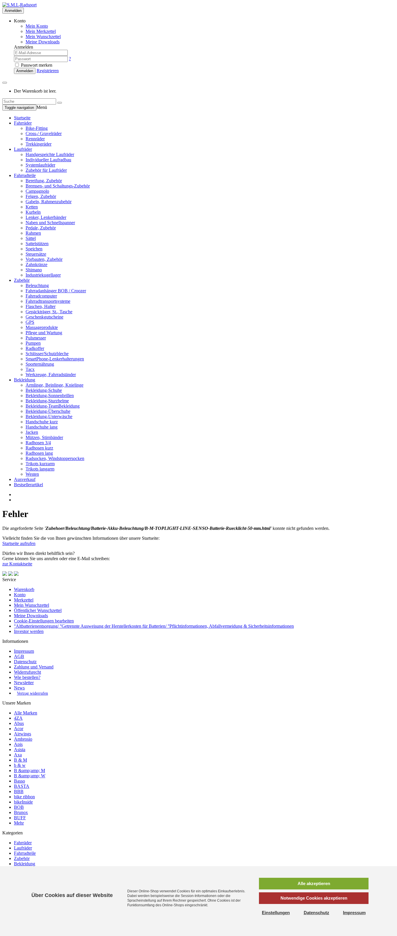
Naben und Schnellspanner (50, 222)
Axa (18, 754)
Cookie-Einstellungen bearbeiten (44, 620)
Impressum (24, 651)
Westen (32, 474)
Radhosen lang (39, 453)
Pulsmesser (36, 337)
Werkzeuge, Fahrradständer (51, 374)
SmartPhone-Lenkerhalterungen (55, 358)
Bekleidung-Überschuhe (48, 411)
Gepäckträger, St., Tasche (49, 311)
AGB (19, 656)
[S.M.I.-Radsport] (19, 4)
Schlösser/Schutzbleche (47, 353)
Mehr (19, 822)
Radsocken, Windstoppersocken (55, 458)
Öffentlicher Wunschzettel (38, 610)
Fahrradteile (25, 175)
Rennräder (35, 138)
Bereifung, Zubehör (44, 180)
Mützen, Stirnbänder (44, 437)
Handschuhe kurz (42, 421)
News (19, 687)
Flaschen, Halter (41, 306)
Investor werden (29, 631)
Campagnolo (37, 191)
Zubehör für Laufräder (46, 170)
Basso (19, 780)
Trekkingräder (38, 143)
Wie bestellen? (27, 677)
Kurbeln (33, 212)
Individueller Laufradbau (48, 159)
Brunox (21, 812)
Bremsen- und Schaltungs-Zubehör (58, 185)
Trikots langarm (40, 468)
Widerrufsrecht (27, 672)
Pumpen (33, 343)
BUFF (20, 817)
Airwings (22, 733)
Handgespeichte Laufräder (50, 154)
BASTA (21, 786)
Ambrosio (23, 739)
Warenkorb (24, 589)
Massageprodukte (42, 327)
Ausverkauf (24, 479)
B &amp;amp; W (29, 775)
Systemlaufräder (40, 164)
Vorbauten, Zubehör (44, 259)
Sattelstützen (37, 243)
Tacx (30, 369)
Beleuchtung (37, 285)
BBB (19, 791)
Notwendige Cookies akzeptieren (313, 898)
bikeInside (23, 801)
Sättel (31, 238)
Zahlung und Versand (33, 666)
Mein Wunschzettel (31, 605)
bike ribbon (24, 796)
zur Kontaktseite (17, 563)
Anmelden (13, 10)
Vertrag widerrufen (32, 693)
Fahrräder (23, 123)
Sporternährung (40, 364)
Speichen (34, 248)
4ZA (18, 718)
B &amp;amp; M (29, 770)
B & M (20, 760)
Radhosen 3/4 (38, 442)
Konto (20, 594)
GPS (30, 322)
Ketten (32, 206)
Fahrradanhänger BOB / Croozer (56, 290)
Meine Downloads (31, 615)
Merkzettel (23, 599)
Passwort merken (36, 65)
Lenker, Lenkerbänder (46, 217)
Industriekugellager (43, 275)
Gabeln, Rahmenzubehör (48, 201)
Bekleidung (24, 379)
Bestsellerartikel (28, 484)
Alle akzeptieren (314, 883)
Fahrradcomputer (41, 295)
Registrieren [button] (48, 70)
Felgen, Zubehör (41, 196)
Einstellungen (276, 912)
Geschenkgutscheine (44, 316)
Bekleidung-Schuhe (44, 390)
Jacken (32, 432)
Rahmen (33, 233)
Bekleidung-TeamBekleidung (53, 406)
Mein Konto (37, 26)
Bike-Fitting (37, 128)
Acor (18, 728)
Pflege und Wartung (44, 332)
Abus (19, 723)
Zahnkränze (36, 264)
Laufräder (23, 149)
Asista (19, 749)
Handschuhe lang (42, 426)
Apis (18, 744)
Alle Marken (25, 712)
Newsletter (24, 682)
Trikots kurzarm (40, 463)
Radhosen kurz (39, 447)
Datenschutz (25, 661)
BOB (19, 807)
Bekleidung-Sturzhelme (47, 400)
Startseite (22, 117)
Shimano (34, 269)
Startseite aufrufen (18, 543)
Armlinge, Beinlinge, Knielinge (54, 385)
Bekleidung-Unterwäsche (49, 416)
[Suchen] (59, 103)
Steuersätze (36, 254)
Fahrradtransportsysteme (48, 301)
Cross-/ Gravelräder (44, 133)
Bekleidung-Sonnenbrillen (50, 395)
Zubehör (22, 280)
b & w (20, 765)
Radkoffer (35, 348)
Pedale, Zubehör (41, 227)
